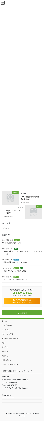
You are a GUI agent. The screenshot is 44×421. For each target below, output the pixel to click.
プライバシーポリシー (10, 364)
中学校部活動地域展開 (10, 338)
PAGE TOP (40, 406)
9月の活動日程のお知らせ (11, 243)
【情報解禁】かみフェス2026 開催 (14, 262)
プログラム (6, 330)
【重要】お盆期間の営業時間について (16, 279)
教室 (16, 248)
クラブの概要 (7, 325)
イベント (16, 259)
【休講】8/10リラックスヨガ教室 (14, 271)
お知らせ (6, 228)
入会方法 (5, 351)
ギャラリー (6, 347)
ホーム (4, 321)
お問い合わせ (7, 360)
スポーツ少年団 (7, 334)
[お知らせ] (10, 196)
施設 (3, 343)
